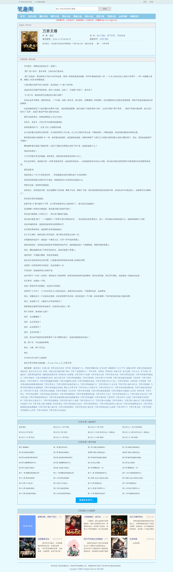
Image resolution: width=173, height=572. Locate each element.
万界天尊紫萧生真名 (87, 381)
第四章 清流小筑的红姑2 (131, 452)
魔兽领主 (37, 368)
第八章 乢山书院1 (94, 463)
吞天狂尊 (103, 368)
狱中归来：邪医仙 (96, 371)
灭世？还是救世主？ (79, 371)
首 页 (22, 16)
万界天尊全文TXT (87, 401)
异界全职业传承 (57, 368)
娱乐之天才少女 (35, 371)
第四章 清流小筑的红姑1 (96, 452)
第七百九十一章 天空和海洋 (132, 427)
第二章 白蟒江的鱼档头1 (96, 447)
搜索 (105, 9)
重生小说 (43, 16)
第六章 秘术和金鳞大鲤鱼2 (131, 457)
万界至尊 (111, 397)
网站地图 (100, 569)
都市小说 (55, 16)
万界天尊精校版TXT (89, 384)
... (41, 521)
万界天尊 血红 (135, 407)
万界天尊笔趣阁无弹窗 (49, 381)
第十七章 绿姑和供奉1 (27, 488)
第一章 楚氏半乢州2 (60, 447)
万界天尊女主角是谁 (58, 410)
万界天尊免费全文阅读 (54, 388)
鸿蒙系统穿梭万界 (49, 375)
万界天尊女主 (50, 384)
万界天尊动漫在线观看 (123, 378)
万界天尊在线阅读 (51, 401)
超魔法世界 (131, 368)
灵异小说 (100, 16)
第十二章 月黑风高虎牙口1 (97, 473)
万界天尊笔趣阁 (87, 397)
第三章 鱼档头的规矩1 (27, 452)
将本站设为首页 (26, 2)
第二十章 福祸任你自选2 (131, 493)
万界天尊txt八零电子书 (88, 388)
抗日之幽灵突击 (136, 517)
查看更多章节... (86, 500)
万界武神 (134, 381)
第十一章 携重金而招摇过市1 (29, 473)
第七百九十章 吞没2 (26, 432)
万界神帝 (137, 378)
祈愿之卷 (46, 368)
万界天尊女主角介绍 (139, 394)
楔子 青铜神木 (24, 447)
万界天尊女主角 (112, 375)
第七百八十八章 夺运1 (61, 437)
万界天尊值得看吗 (66, 407)
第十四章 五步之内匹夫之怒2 (132, 478)
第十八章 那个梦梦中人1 (96, 488)
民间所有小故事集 (66, 375)
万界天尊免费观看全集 (86, 394)
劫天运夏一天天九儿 (130, 371)
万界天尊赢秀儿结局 (68, 381)
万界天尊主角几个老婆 (69, 401)
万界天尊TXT (123, 407)
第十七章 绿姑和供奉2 (61, 488)
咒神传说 (109, 371)
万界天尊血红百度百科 (50, 394)
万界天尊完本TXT (107, 388)
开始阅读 (121, 35)
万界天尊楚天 (29, 378)
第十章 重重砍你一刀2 (130, 468)
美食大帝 (117, 371)
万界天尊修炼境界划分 (39, 397)
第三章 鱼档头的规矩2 (61, 452)
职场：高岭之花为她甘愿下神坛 (56, 371)
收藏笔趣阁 (41, 2)
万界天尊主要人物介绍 (48, 407)
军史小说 (66, 16)
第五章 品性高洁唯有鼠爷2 (62, 457)
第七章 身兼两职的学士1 (27, 463)
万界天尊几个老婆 (124, 397)
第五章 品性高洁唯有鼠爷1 (28, 457)
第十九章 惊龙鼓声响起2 (62, 493)
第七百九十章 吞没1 (60, 432)
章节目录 (111, 35)
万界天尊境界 (88, 378)
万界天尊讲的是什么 (121, 394)
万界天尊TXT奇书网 (104, 378)
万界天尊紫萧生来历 (45, 378)
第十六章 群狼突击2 (129, 483)
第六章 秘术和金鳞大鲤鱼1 (97, 457)
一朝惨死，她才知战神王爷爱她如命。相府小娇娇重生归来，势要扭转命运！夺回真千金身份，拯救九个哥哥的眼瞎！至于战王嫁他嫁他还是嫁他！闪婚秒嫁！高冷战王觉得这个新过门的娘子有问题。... (96, 529)
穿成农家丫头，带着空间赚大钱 (85, 368)
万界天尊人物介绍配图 (43, 404)
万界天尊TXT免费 (83, 375)
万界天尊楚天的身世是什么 (68, 384)
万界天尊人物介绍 (132, 401)
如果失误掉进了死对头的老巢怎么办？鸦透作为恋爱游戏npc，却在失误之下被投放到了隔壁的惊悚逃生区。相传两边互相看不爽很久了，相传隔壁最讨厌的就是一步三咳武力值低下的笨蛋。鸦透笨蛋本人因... (96, 551)
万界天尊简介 (118, 401)
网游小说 (78, 16)
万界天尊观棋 (144, 384)
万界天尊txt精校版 (47, 391)
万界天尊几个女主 (104, 394)
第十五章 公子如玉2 (60, 483)
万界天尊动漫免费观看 (101, 391)
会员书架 (123, 16)
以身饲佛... (137, 543)
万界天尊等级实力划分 (73, 404)
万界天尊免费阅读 (68, 394)
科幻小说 (89, 16)
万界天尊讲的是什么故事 (106, 407)
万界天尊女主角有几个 (33, 401)
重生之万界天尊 (71, 388)
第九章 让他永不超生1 (27, 468)
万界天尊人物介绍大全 (128, 384)
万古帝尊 (72, 391)
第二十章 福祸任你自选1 (96, 493)
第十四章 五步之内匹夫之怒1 (98, 478)
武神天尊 (141, 391)
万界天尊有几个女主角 (108, 384)
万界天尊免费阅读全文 (133, 404)
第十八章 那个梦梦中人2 (131, 488)
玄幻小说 (32, 16)
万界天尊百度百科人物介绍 (111, 404)
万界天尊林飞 (33, 381)
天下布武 (144, 371)
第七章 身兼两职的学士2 (62, 463)
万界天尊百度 (42, 410)
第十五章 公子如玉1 (26, 483)
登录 (145, 2)
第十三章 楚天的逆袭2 (61, 478)
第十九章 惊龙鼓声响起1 (27, 493)
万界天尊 (28, 25)
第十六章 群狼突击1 (95, 483)
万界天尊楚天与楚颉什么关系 (124, 391)
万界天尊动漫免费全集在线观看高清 (64, 397)
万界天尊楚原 (62, 391)
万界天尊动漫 (101, 397)
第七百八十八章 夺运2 (27, 437)
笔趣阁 (21, 25)
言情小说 (112, 16)
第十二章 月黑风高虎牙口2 (131, 473)
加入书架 (101, 35)
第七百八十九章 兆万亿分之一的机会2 (101, 432)
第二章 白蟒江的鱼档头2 (131, 447)
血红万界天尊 (60, 378)
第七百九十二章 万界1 (96, 427)
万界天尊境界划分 (91, 404)
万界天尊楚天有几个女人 (107, 381)
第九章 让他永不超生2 (61, 468)
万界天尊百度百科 (127, 375)
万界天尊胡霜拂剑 (74, 378)
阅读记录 (134, 16)
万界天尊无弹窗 (84, 391)
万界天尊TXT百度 (31, 391)
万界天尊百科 (124, 381)
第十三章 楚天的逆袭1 (27, 478)
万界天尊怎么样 (98, 375)
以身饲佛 (133, 539)
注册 (151, 2)
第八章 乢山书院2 (128, 463)
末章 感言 (104, 39)
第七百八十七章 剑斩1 (130, 437)
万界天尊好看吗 (32, 394)
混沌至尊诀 (58, 404)
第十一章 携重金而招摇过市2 (63, 473)
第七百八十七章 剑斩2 (96, 437)
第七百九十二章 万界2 (61, 427)
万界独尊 (143, 381)
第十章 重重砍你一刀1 (96, 468)
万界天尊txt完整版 (104, 401)
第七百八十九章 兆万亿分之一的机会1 (135, 432)
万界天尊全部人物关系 (85, 407)
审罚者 (68, 368)
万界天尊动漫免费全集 (125, 388)
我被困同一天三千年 (116, 368)
